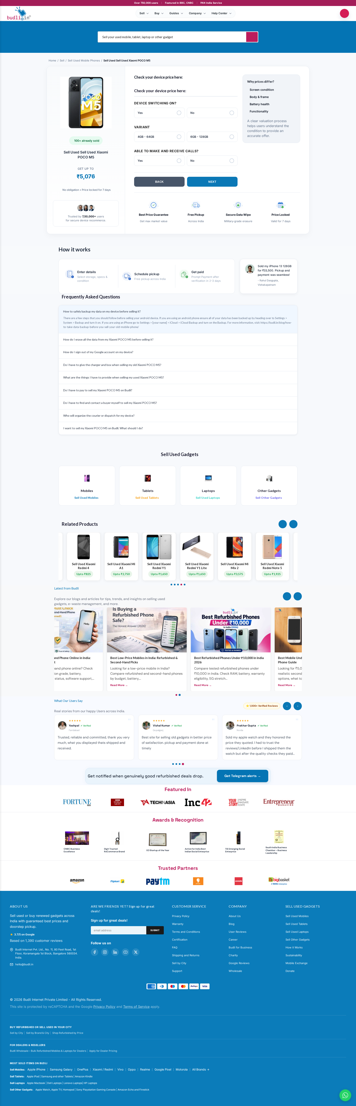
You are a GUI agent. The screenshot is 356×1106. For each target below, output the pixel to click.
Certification (179, 939)
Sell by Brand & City (37, 1032)
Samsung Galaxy (61, 1069)
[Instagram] (105, 952)
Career (233, 939)
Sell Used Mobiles (297, 916)
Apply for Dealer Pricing (103, 1050)
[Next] (298, 596)
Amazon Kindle (84, 1076)
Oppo (132, 1069)
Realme (145, 1069)
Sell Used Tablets (297, 924)
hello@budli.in (24, 964)
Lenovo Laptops (73, 1083)
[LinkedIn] (115, 952)
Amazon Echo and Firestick (133, 1089)
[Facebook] (94, 952)
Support (177, 971)
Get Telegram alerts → (242, 776)
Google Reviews (239, 963)
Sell (62, 60)
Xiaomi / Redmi (103, 1069)
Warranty (177, 924)
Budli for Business (240, 947)
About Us (235, 916)
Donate (290, 971)
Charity (233, 955)
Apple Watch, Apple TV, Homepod (54, 1089)
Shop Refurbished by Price (67, 1032)
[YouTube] (125, 952)
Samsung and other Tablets (57, 1076)
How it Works (294, 947)
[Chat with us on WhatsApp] (345, 1095)
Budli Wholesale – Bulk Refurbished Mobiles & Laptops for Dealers (48, 1050)
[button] (283, 524)
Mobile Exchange (297, 963)
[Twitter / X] (135, 952)
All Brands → (200, 1069)
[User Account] (344, 13)
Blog (231, 924)
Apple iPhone (36, 1069)
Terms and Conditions (186, 931)
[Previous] (287, 596)
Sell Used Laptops (297, 931)
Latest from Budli (66, 588)
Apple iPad (33, 1076)
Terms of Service (136, 1007)
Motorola (182, 1069)
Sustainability (294, 955)
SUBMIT (155, 930)
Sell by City (179, 963)
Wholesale (235, 971)
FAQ (174, 947)
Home (52, 60)
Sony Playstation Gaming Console (96, 1089)
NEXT (212, 181)
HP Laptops (90, 1083)
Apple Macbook (36, 1083)
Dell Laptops (54, 1083)
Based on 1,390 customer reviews (36, 941)
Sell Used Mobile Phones (84, 60)
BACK (159, 181)
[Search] (252, 37)
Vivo (120, 1069)
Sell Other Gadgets (298, 939)
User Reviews (237, 931)
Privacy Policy (180, 916)
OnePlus (82, 1069)
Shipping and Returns (185, 955)
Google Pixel (163, 1069)
